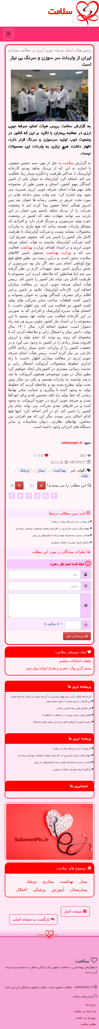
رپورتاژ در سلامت (86, 1018)
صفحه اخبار (73, 911)
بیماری (48, 881)
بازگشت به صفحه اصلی (31, 919)
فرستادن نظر (75, 636)
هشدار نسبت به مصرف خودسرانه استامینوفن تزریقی (61, 535)
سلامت (60, 11)
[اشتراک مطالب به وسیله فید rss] (12, 495)
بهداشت (26, 247)
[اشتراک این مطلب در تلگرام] (37, 495)
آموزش (57, 889)
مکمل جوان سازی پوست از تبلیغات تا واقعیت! (66, 715)
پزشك (24, 470)
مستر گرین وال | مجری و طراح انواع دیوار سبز (59, 668)
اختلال (21, 889)
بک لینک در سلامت (85, 1011)
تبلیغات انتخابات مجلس (75, 661)
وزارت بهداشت (58, 253)
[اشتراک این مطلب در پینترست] (54, 495)
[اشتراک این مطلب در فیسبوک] (28, 495)
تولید (84, 476)
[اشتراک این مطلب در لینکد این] (45, 495)
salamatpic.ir (72, 443)
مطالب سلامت (88, 1024)
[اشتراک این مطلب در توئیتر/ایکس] (20, 495)
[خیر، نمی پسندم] (19, 485)
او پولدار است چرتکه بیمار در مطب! (70, 521)
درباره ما (91, 1004)
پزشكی (39, 889)
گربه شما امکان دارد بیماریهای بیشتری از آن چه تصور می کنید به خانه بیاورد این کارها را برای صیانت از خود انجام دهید (51, 699)
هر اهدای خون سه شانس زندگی (74, 708)
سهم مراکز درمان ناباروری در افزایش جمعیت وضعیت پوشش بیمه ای (53, 528)
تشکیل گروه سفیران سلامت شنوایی (70, 542)
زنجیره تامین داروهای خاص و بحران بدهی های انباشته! (62, 722)
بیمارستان (78, 889)
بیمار (41, 470)
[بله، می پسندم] (41, 485)
